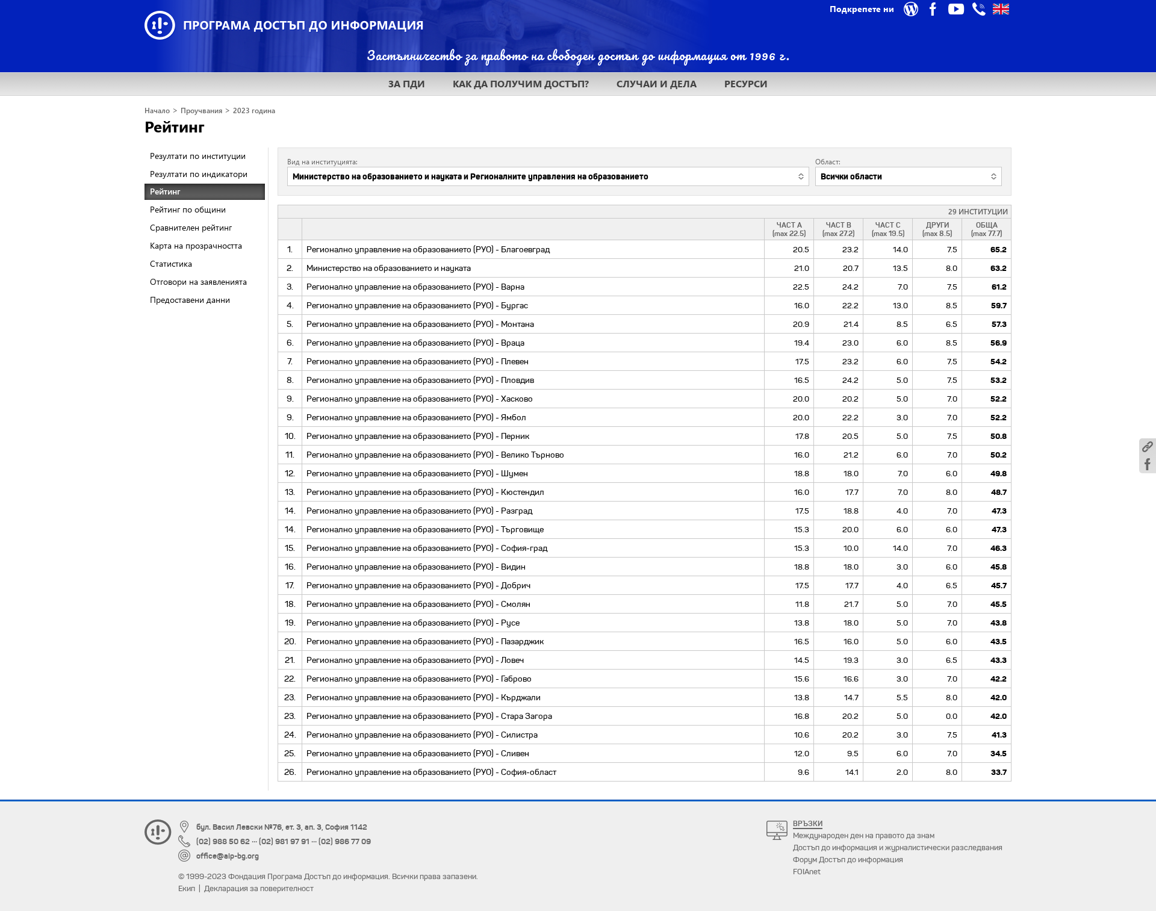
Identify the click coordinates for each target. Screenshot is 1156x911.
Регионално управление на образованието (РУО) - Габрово (419, 678)
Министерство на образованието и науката (388, 268)
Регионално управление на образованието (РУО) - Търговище (425, 529)
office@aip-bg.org (227, 856)
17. (289, 585)
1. (290, 249)
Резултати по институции (198, 155)
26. (290, 771)
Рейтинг (174, 126)
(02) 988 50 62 (223, 841)
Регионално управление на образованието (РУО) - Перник (417, 436)
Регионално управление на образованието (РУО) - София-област (431, 771)
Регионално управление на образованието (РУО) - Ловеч (415, 659)
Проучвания (201, 110)
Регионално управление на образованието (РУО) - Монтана (420, 324)
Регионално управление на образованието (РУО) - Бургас (417, 305)
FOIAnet (807, 871)
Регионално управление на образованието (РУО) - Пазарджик (425, 641)
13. (290, 492)
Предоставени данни (190, 299)
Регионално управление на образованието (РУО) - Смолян (418, 604)
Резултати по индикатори (198, 173)
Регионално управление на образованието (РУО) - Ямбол (416, 417)
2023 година (254, 110)
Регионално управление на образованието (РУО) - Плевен (417, 361)
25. (290, 753)
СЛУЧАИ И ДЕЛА (657, 83)
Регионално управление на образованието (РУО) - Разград (419, 510)
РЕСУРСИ (746, 83)
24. (290, 734)
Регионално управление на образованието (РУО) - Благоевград (428, 249)
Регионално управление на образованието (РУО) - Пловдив (420, 380)
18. (290, 604)
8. (290, 380)
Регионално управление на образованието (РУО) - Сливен (417, 753)
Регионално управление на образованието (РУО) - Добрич (418, 585)
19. (290, 622)
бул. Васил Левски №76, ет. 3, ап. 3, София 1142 (281, 827)
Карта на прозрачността (196, 245)
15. (290, 548)
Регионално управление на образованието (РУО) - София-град (426, 548)
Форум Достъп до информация (848, 859)
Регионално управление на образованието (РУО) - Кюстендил (425, 492)
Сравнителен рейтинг (191, 227)
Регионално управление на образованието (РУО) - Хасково (419, 398)
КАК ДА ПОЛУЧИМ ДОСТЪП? (521, 83)
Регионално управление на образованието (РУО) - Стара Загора (429, 715)
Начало (157, 110)
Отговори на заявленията (198, 281)
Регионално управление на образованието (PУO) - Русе (413, 622)
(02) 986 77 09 (345, 841)
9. (290, 398)
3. (290, 286)
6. (290, 342)
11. (289, 454)
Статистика (171, 263)
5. (290, 324)
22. (290, 678)
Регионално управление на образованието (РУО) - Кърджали (423, 697)
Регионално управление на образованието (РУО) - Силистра (422, 734)
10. (290, 436)
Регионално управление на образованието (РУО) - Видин (416, 566)
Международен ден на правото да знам (863, 835)
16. (290, 566)
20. (290, 641)
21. (290, 659)
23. (290, 697)
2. (290, 268)
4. (290, 305)
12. (290, 473)
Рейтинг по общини (188, 209)
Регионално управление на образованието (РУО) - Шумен (417, 473)
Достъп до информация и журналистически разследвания (897, 847)
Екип (186, 888)
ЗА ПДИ (406, 83)
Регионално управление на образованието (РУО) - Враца (415, 342)
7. (290, 361)
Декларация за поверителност (259, 888)
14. (290, 510)
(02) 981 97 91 (284, 841)
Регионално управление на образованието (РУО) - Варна (415, 286)
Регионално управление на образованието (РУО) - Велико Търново (435, 454)
